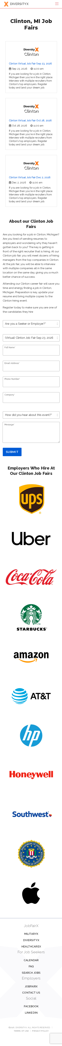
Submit (12, 452)
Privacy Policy (40, 1031)
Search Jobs (31, 972)
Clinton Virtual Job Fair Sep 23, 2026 (30, 63)
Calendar (31, 960)
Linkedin (31, 1012)
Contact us (31, 992)
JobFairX (31, 986)
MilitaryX (31, 933)
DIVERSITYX (19, 4)
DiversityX (31, 940)
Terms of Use (21, 1031)
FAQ (31, 966)
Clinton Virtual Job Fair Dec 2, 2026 (29, 177)
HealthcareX (31, 946)
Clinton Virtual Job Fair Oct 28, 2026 (30, 120)
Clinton (31, 53)
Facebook (31, 1006)
